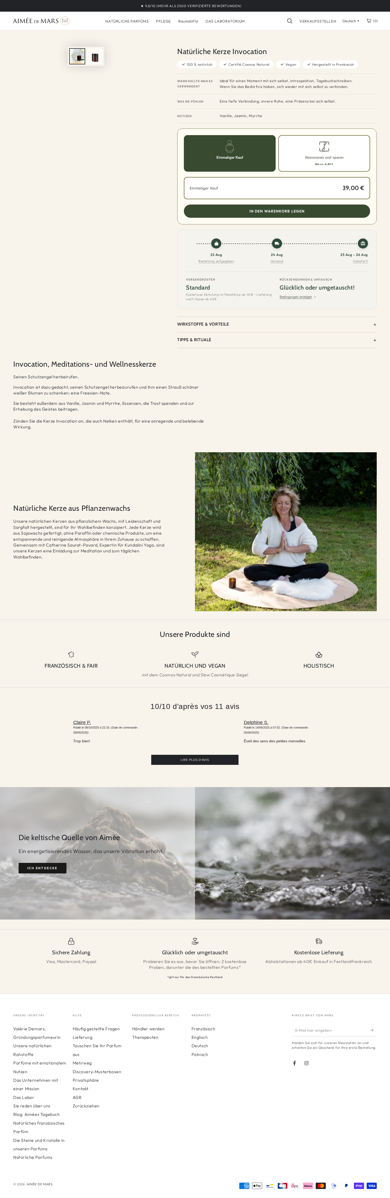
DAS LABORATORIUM (225, 21)
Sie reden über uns (31, 1105)
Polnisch (200, 1054)
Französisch (203, 1028)
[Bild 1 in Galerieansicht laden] (77, 56)
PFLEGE (163, 21)
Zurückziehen (86, 1105)
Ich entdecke (42, 868)
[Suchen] (289, 20)
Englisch (200, 1037)
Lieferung (82, 1037)
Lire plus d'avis (195, 759)
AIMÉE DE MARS (40, 1184)
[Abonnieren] (374, 1030)
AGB (77, 1097)
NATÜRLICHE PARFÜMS (127, 21)
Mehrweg (82, 1063)
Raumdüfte (188, 21)
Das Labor (23, 1097)
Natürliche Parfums (33, 1157)
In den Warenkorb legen (277, 211)
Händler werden (148, 1028)
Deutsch (200, 1045)
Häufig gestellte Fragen (96, 1028)
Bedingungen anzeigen (296, 297)
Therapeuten (145, 1037)
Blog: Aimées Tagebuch (36, 1114)
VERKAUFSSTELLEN (318, 21)
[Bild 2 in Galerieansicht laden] (95, 56)
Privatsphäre (86, 1080)
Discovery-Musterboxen (97, 1071)
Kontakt (81, 1088)
